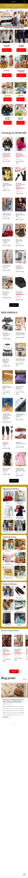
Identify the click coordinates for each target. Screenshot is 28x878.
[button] (3, 1)
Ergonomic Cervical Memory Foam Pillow (7, 334)
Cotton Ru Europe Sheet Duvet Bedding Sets (20, 387)
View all (14, 305)
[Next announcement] (25, 6)
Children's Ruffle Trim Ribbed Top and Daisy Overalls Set (20, 470)
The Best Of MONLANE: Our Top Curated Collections (13, 701)
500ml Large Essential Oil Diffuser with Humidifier (6, 360)
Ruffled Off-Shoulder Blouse (20, 154)
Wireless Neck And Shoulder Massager (20, 333)
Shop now (6, 50)
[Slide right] (17, 667)
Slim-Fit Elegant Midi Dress (7, 266)
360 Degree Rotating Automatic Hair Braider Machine (20, 185)
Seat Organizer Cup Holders (19, 292)
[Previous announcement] (3, 6)
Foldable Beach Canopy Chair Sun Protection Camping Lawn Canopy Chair (7, 416)
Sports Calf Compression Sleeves (6, 443)
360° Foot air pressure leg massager (6, 293)
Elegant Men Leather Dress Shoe (20, 443)
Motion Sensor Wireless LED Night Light (7, 387)
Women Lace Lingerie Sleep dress (19, 241)
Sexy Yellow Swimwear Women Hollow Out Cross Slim (7, 185)
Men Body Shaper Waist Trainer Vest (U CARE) (6, 651)
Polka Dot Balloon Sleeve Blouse (7, 154)
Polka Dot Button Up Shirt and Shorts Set (7, 469)
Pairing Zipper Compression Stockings (17, 650)
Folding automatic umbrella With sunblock (20, 415)
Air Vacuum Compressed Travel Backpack (20, 267)
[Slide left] (10, 667)
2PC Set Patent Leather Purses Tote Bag (6, 241)
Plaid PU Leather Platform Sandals (7, 214)
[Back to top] (24, 874)
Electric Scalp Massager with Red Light (20, 215)
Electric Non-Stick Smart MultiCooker (20, 359)
